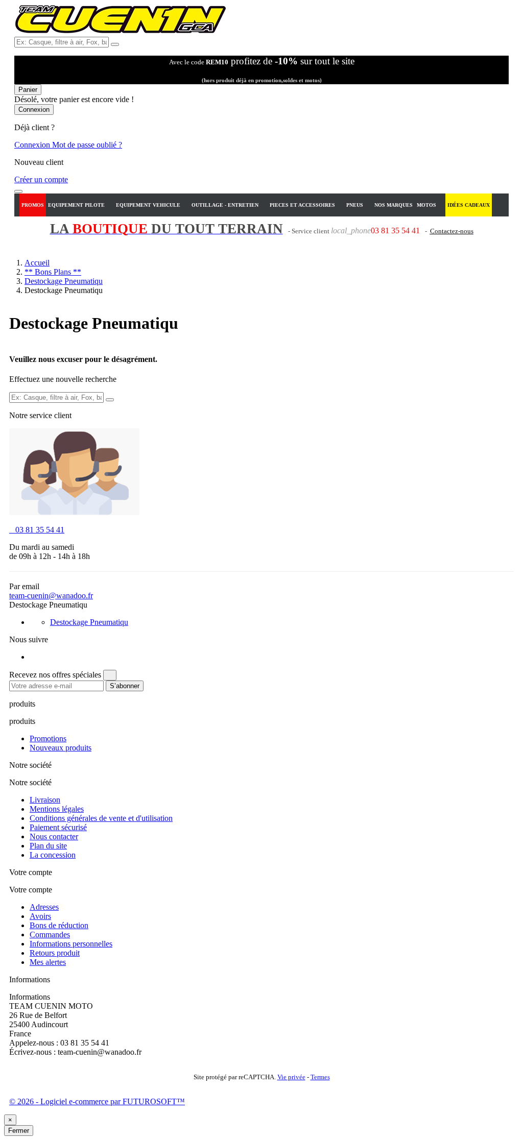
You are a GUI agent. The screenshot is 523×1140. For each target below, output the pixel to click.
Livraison (45, 799)
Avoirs (40, 916)
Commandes (50, 934)
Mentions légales (57, 809)
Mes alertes (48, 962)
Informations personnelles (71, 943)
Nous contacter (54, 836)
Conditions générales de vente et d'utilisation (101, 818)
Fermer (18, 1130)
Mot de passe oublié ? (87, 144)
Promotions (48, 738)
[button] (80, 204)
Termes (320, 1077)
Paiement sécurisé (58, 827)
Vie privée (291, 1077)
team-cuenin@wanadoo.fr (51, 595)
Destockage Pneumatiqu (89, 622)
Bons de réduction (59, 925)
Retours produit (55, 953)
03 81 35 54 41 (36, 529)
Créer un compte (41, 179)
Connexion (33, 144)
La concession (53, 855)
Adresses (44, 907)
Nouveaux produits (60, 747)
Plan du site (48, 845)
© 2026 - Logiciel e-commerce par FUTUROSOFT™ (97, 1101)
